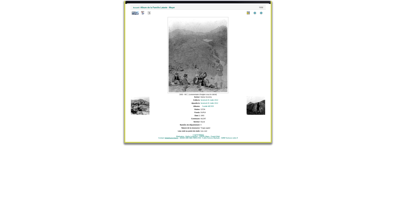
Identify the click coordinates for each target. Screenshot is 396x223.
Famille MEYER (208, 106)
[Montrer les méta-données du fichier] (149, 13)
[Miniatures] (248, 13)
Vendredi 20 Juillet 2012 (209, 100)
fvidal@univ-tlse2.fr (171, 138)
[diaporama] (142, 13)
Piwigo (201, 135)
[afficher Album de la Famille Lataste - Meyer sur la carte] (155, 13)
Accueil (136, 8)
